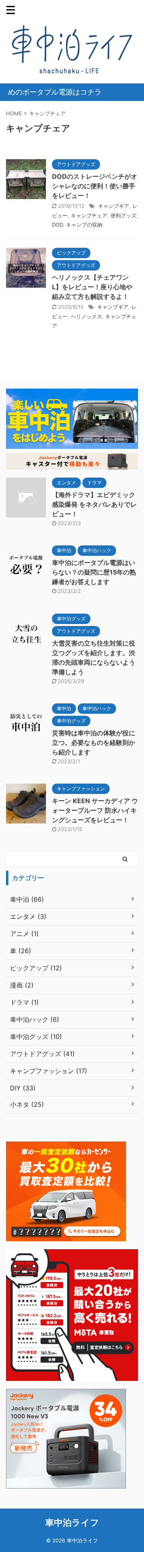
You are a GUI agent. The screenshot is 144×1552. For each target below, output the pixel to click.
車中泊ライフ (72, 1522)
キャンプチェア (89, 215)
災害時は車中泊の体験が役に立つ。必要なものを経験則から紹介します (93, 742)
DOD (57, 224)
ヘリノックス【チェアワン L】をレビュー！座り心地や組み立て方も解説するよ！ (92, 286)
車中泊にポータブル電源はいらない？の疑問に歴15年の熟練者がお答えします (94, 572)
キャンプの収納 (84, 224)
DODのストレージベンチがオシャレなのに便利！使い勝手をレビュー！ (94, 185)
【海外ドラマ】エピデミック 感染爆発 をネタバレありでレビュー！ (94, 504)
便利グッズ (123, 215)
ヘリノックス (86, 316)
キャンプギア (113, 206)
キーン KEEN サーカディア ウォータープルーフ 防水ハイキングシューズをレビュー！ (95, 810)
